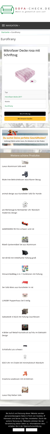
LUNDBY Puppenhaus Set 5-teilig (16, 300)
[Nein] (47, 422)
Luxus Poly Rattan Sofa (11, 395)
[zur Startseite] (25, 10)
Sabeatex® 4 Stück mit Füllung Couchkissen (21, 317)
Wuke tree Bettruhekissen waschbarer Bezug (21, 179)
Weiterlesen (31, 430)
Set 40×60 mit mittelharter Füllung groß (19, 258)
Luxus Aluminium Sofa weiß (14, 166)
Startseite (5, 32)
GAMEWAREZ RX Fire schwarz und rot (18, 229)
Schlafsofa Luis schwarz (12, 349)
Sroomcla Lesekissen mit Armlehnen (17, 379)
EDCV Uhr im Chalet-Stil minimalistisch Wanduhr (23, 362)
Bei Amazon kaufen (25, 118)
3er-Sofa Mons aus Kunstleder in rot (17, 287)
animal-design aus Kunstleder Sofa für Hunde (22, 193)
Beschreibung (25, 114)
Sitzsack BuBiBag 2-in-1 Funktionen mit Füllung (22, 274)
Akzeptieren (18, 430)
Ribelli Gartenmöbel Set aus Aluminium (19, 244)
